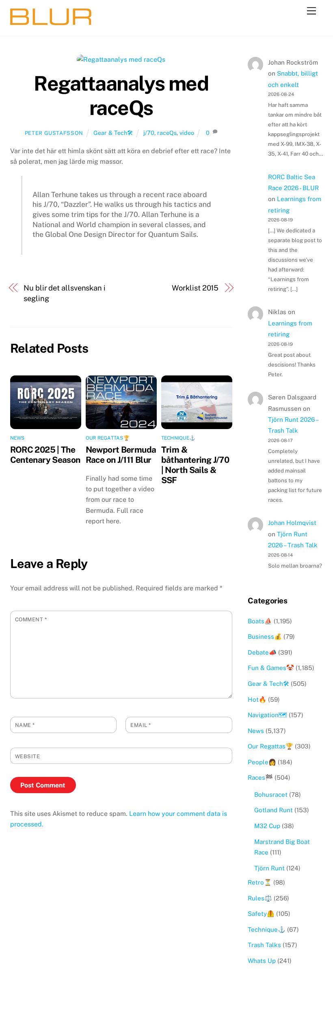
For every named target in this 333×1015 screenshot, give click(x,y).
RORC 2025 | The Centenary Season (45, 455)
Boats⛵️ (260, 621)
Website (27, 756)
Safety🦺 (261, 913)
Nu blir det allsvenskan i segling (65, 293)
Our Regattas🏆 (108, 438)
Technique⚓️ (178, 438)
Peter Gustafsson (54, 133)
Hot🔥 (257, 699)
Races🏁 (260, 777)
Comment (31, 619)
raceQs (167, 132)
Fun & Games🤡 (271, 667)
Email (140, 725)
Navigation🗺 (267, 714)
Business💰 (265, 636)
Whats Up (262, 960)
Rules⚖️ (260, 898)
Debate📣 (262, 652)
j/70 (148, 132)
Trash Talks (264, 944)
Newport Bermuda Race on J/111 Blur (121, 455)
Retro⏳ (260, 882)
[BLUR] (50, 21)
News (17, 438)
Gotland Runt (273, 810)
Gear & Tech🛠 (113, 132)
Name (25, 725)
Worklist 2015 (195, 288)
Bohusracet (271, 794)
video (186, 132)
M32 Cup (267, 825)
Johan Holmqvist (292, 522)
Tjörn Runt (269, 868)
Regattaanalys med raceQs (121, 95)
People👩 (262, 762)
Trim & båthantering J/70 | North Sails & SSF (195, 465)
